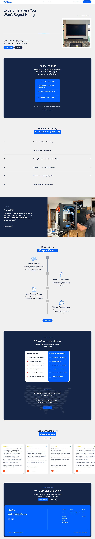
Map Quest (84, 516)
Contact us (64, 518)
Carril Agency (84, 532)
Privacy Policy (65, 522)
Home (63, 512)
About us (64, 514)
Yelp (83, 514)
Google (83, 512)
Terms (63, 520)
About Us (50, 1)
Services (45, 1)
